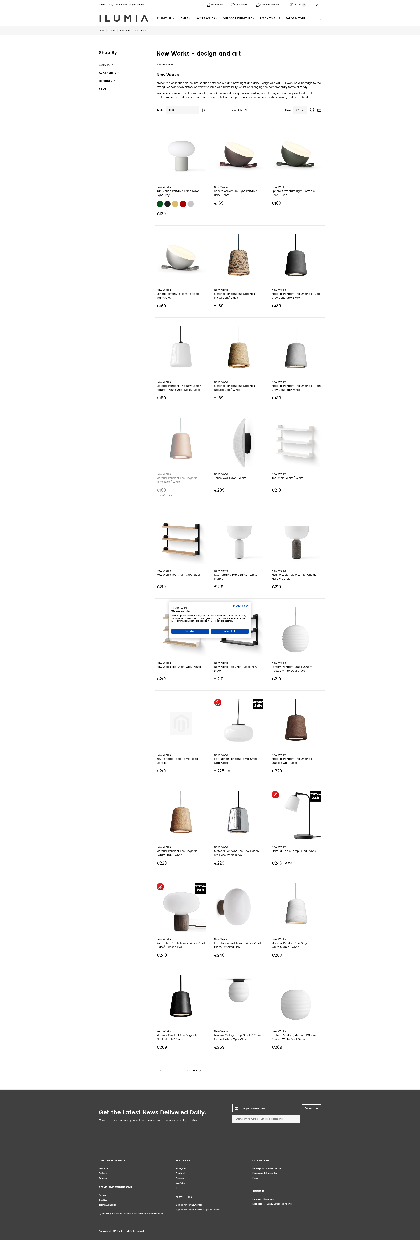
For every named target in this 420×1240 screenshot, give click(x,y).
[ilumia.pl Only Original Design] (123, 18)
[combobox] (183, 110)
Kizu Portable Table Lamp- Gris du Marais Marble (294, 577)
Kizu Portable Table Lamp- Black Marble (178, 761)
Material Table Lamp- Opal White (294, 851)
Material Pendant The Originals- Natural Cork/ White (235, 388)
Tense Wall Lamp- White (230, 478)
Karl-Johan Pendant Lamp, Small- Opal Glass (236, 761)
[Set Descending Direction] (202, 109)
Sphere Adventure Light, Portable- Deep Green (294, 193)
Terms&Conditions (108, 1205)
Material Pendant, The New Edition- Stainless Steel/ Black (237, 853)
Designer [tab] (105, 81)
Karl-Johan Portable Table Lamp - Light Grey (179, 193)
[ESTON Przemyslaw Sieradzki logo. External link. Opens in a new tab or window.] (179, 608)
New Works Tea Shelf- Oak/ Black (178, 575)
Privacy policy (241, 606)
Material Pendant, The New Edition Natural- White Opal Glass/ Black (179, 388)
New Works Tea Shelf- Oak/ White (179, 667)
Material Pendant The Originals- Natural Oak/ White (178, 853)
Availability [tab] (107, 73)
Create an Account (269, 4)
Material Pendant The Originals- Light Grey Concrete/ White (296, 388)
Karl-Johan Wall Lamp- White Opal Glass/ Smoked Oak (237, 945)
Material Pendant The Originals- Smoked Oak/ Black (293, 761)
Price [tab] (103, 89)
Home (102, 30)
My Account (217, 4)
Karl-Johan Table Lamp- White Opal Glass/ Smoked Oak (181, 945)
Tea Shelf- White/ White (287, 478)
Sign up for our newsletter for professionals (198, 1209)
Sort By (160, 110)
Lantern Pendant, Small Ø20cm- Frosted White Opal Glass (293, 669)
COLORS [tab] (104, 65)
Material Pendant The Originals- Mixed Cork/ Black (235, 296)
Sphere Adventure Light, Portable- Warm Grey (179, 296)
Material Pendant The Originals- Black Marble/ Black (178, 1037)
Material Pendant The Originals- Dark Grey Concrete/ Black (296, 296)
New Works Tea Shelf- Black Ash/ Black (236, 669)
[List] (319, 111)
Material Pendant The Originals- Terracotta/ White (178, 480)
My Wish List (241, 4)
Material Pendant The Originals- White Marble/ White (293, 945)
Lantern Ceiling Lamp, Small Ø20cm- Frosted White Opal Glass (238, 1037)
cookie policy (157, 1213)
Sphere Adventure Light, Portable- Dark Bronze (236, 193)
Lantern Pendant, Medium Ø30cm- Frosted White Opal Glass (294, 1037)
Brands (112, 30)
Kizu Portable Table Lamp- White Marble (235, 577)
